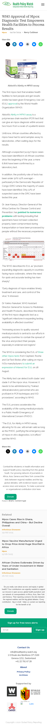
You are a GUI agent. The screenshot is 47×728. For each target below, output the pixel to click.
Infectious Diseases (11, 530)
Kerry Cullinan (31, 32)
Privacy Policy (23, 672)
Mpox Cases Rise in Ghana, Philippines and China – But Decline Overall (22, 522)
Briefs (11, 501)
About (23, 667)
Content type (20, 501)
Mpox (4, 32)
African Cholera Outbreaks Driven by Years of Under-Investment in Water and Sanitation (23, 565)
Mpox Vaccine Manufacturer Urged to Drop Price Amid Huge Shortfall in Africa (23, 544)
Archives (23, 675)
